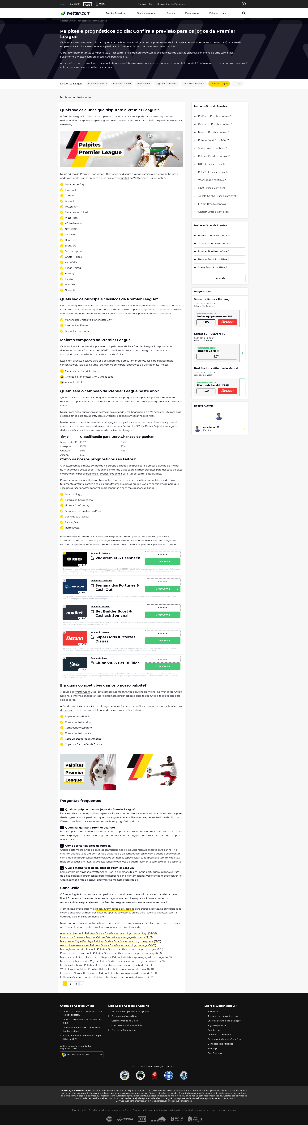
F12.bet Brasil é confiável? (213, 203)
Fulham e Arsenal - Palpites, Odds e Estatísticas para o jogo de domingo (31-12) (107, 977)
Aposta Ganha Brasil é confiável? (217, 195)
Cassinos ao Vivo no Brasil (124, 1016)
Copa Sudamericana (194, 83)
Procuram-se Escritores (220, 1034)
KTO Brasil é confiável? (211, 164)
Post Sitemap (215, 1053)
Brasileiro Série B (122, 83)
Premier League (219, 83)
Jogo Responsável (217, 1025)
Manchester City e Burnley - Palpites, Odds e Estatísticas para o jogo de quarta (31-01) (110, 941)
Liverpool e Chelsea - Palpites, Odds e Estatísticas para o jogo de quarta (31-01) (106, 937)
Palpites (213, 13)
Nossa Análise (242, 318)
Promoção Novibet (100, 606)
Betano (127, 426)
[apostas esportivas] (79, 13)
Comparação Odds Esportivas (126, 1025)
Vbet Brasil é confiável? (212, 179)
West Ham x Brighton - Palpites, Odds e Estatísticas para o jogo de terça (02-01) (107, 969)
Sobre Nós (213, 1011)
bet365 (136, 426)
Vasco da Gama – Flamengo (212, 299)
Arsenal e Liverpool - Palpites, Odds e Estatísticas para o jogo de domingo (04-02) (108, 933)
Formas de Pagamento (123, 1030)
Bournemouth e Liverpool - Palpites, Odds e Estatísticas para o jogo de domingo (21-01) (111, 953)
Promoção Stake (99, 658)
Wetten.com (82, 691)
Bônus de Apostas (146, 13)
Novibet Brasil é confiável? (214, 132)
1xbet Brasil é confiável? (212, 187)
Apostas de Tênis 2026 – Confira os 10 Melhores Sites (82, 1029)
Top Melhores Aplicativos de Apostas (130, 1011)
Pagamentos (192, 13)
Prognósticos (83, 21)
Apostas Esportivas (116, 13)
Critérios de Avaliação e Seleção (224, 1020)
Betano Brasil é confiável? (213, 140)
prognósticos (93, 313)
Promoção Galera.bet (101, 580)
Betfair (149, 426)
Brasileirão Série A (97, 83)
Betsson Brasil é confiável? (214, 156)
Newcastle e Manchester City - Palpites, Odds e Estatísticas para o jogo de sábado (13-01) (112, 961)
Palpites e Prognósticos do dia (104, 473)
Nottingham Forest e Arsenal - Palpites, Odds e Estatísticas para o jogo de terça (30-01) (111, 949)
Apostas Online (67, 21)
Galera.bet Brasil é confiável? (215, 124)
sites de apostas (81, 120)
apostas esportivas (87, 813)
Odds (151, 4)
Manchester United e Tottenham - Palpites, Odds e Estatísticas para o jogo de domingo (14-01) (116, 957)
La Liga (237, 83)
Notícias (142, 4)
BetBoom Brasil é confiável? (215, 116)
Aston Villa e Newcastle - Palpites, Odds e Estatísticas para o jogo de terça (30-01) (108, 945)
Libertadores (143, 83)
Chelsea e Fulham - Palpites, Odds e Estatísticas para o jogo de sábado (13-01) (106, 965)
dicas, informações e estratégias (115, 908)
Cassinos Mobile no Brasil (124, 1020)
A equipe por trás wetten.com (223, 1016)
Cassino (171, 13)
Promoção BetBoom (101, 553)
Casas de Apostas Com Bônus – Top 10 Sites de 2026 (82, 1037)
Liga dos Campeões (166, 83)
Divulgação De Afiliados (220, 1043)
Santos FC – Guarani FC (209, 333)
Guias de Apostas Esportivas (170, 4)
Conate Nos (214, 1030)
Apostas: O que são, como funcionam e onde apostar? (82, 1013)
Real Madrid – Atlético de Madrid (216, 368)
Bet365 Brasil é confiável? (213, 172)
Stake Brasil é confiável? (212, 148)
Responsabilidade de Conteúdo (224, 1039)
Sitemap (212, 1048)
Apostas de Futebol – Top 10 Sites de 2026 (82, 1021)
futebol (124, 177)
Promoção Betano (100, 632)
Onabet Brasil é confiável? (213, 211)
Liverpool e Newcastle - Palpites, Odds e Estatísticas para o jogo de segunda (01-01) (109, 973)
